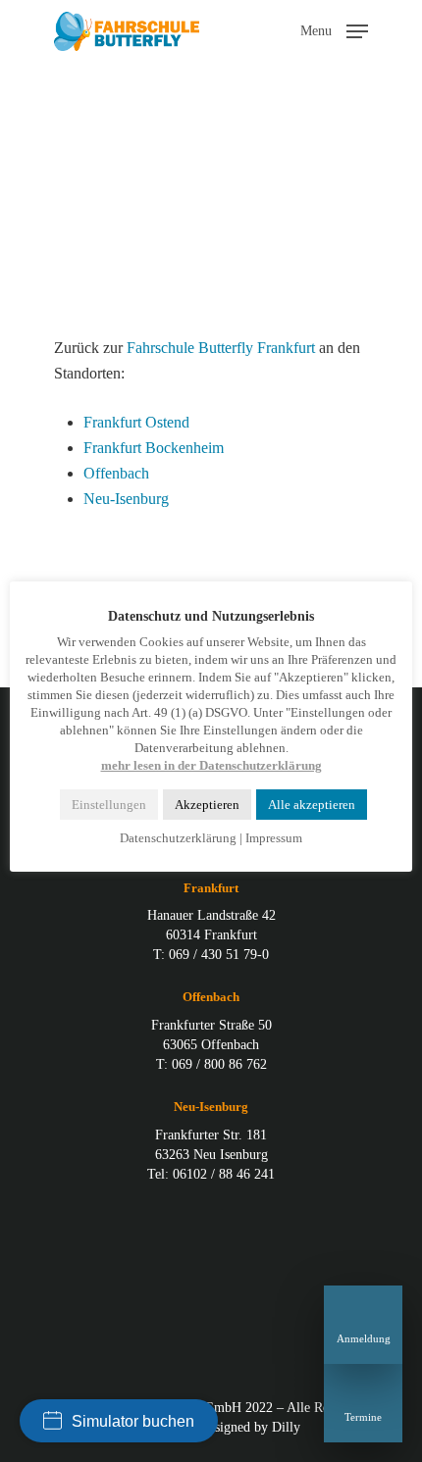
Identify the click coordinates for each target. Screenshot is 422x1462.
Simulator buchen (133, 1421)
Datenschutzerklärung (178, 838)
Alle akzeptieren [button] (311, 804)
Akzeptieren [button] (207, 804)
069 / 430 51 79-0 (219, 954)
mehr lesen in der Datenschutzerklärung (211, 765)
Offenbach (116, 473)
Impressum (273, 838)
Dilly (286, 1427)
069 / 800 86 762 (219, 1064)
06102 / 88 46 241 (224, 1174)
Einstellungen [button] (109, 804)
